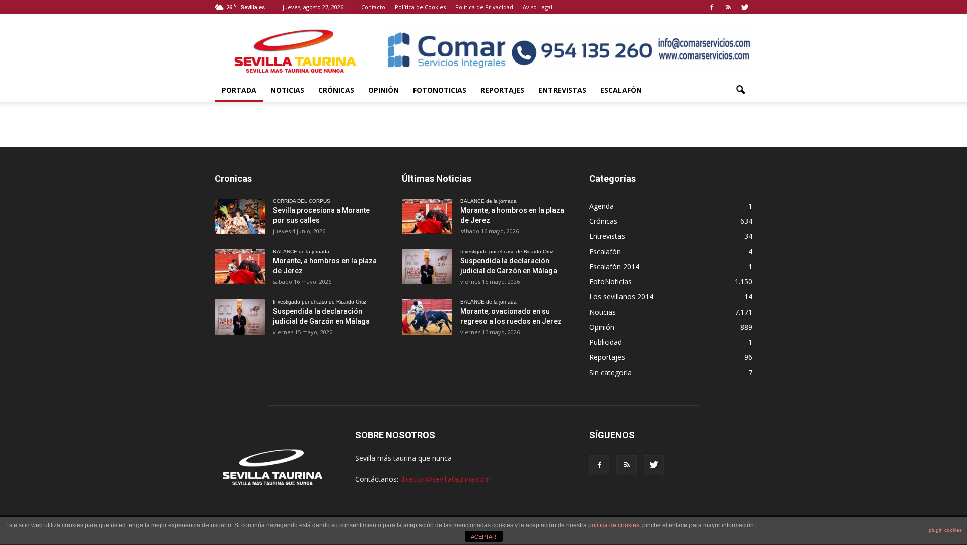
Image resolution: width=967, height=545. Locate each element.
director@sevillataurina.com (445, 479)
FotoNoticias (439, 90)
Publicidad (605, 342)
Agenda (601, 206)
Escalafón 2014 (614, 266)
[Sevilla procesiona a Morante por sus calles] (240, 216)
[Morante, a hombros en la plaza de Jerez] (240, 266)
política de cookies (613, 525)
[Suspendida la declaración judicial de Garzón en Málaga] (240, 317)
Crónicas (336, 90)
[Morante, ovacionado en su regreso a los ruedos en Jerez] (427, 317)
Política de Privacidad (484, 7)
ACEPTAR (483, 537)
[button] (740, 90)
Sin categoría (610, 372)
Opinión (383, 90)
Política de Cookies (420, 7)
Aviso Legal (537, 7)
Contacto (373, 7)
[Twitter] (744, 7)
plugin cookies (945, 530)
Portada (239, 90)
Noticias (287, 90)
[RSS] (728, 7)
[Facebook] (711, 7)
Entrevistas (562, 90)
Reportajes (502, 90)
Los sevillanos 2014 (621, 296)
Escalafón (621, 90)
